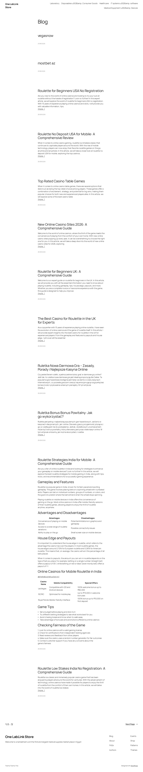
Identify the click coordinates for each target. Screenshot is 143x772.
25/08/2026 (42, 114)
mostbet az (46, 63)
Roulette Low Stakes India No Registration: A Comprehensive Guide (71, 670)
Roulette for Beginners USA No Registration (71, 91)
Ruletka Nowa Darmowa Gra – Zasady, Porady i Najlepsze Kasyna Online (66, 367)
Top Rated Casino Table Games (61, 181)
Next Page (132, 724)
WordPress (134, 766)
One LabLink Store (19, 736)
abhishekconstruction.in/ (48, 576)
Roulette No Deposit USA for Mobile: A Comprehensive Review (66, 136)
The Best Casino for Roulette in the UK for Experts (67, 320)
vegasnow (45, 35)
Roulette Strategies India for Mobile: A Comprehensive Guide (66, 461)
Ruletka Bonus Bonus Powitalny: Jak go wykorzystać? (65, 414)
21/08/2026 (41, 44)
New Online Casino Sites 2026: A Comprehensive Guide (62, 226)
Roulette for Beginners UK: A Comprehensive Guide (59, 273)
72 (12, 724)
